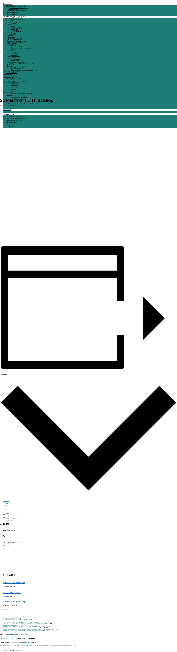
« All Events (2, 90)
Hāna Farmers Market (12, 593)
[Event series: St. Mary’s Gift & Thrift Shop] (17, 586)
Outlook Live (5, 505)
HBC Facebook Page (11, 647)
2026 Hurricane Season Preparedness (10, 618)
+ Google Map (18, 542)
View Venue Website (7, 545)
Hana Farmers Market (7, 109)
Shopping (11, 519)
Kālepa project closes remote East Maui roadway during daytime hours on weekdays (19, 616)
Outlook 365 (5, 503)
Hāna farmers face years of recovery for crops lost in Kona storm (15, 619)
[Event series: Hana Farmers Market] (17, 596)
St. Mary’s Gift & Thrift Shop (11, 518)
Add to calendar (4, 374)
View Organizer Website (7, 531)
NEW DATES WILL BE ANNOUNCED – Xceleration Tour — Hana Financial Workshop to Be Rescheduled (24, 623)
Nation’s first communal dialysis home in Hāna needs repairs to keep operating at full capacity (21, 627)
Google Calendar (6, 501)
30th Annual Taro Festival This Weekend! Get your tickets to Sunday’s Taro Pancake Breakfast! (21, 620)
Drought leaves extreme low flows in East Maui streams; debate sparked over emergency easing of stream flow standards (26, 629)
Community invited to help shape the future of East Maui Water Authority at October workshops (22, 630)
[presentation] (3, 578)
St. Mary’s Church (6, 527)
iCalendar (4, 502)
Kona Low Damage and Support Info (10, 625)
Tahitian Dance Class (7, 107)
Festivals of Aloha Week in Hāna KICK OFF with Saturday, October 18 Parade (18, 631)
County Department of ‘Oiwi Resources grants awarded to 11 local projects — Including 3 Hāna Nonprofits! (24, 626)
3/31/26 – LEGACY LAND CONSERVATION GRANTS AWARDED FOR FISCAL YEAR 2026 (22, 622)
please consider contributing (30, 642)
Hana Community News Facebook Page (20, 634)
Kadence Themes (20, 650)
